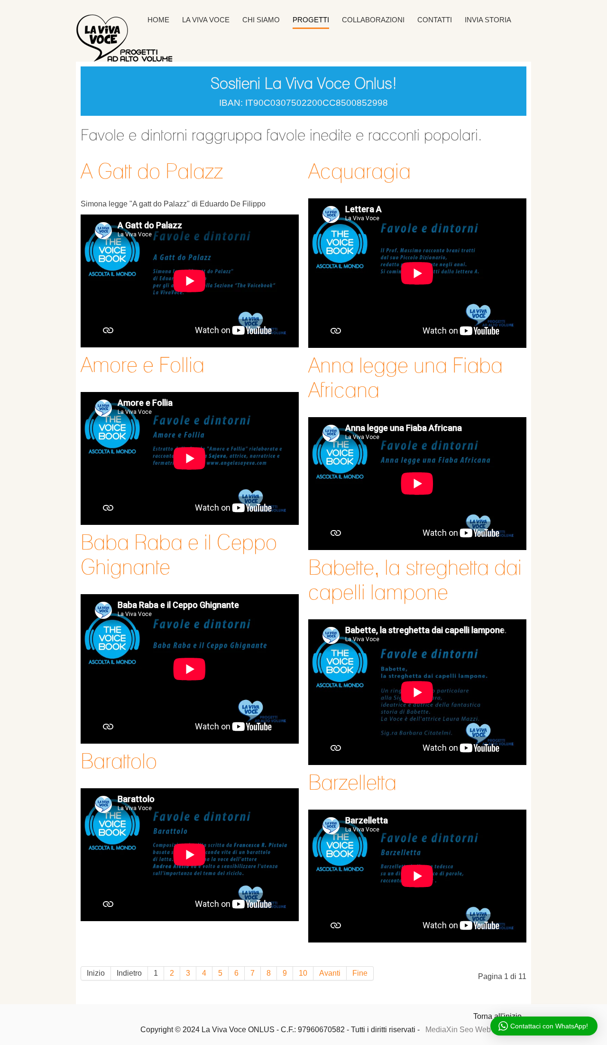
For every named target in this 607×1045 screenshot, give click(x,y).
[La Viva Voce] (147, 38)
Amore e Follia (142, 364)
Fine (360, 973)
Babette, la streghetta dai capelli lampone (415, 579)
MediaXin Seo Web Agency (471, 1030)
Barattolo (119, 760)
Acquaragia (359, 171)
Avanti (329, 973)
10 (303, 973)
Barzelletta (352, 782)
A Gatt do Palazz (152, 171)
